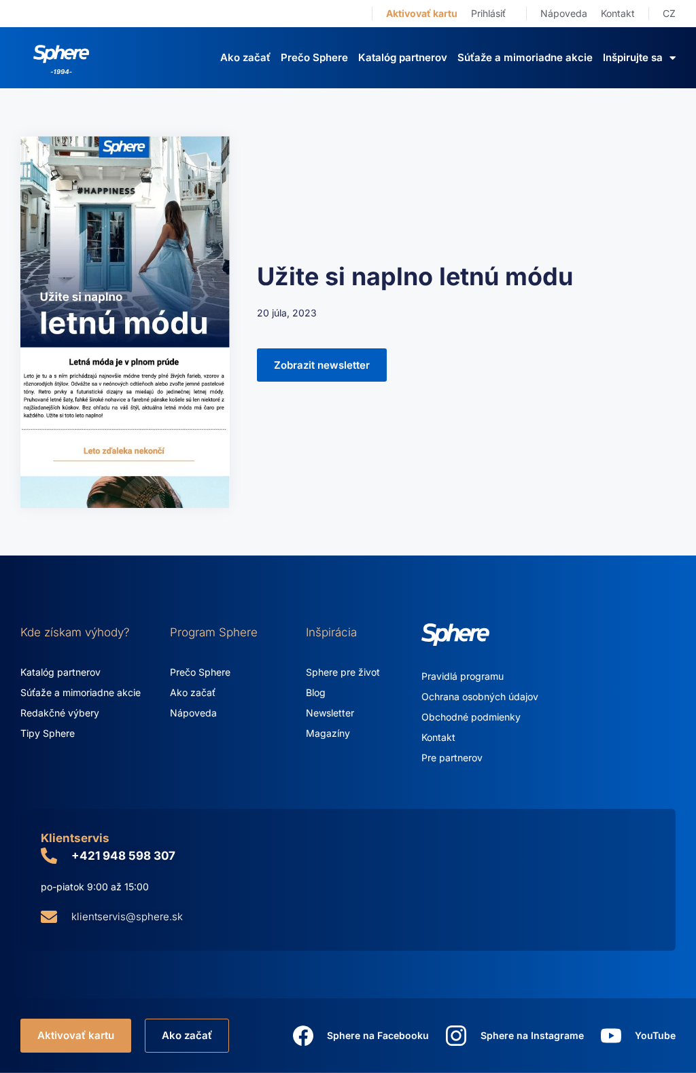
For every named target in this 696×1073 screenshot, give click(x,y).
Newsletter (330, 713)
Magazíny (328, 733)
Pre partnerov (452, 757)
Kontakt (618, 13)
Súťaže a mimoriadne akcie (525, 57)
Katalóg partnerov (402, 57)
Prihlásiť (488, 13)
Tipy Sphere (47, 733)
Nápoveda (563, 13)
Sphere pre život (343, 672)
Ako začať (245, 57)
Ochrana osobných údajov (479, 696)
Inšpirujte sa (633, 57)
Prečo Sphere (314, 57)
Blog (316, 692)
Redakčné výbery (59, 713)
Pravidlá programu (462, 676)
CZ (669, 13)
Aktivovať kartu (421, 13)
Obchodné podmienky (471, 717)
